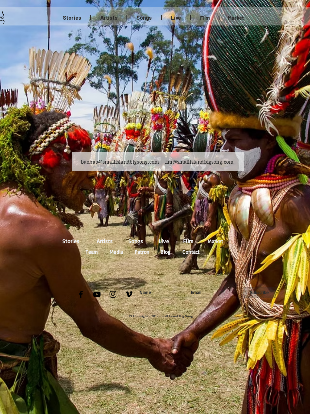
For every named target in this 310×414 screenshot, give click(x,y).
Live (164, 241)
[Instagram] (112, 294)
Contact (191, 252)
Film (205, 18)
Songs (135, 241)
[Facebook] (80, 294)
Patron (142, 252)
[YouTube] (96, 294)
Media (116, 252)
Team (92, 252)
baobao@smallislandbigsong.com (120, 162)
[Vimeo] (129, 294)
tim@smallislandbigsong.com (198, 162)
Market (215, 241)
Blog (165, 252)
